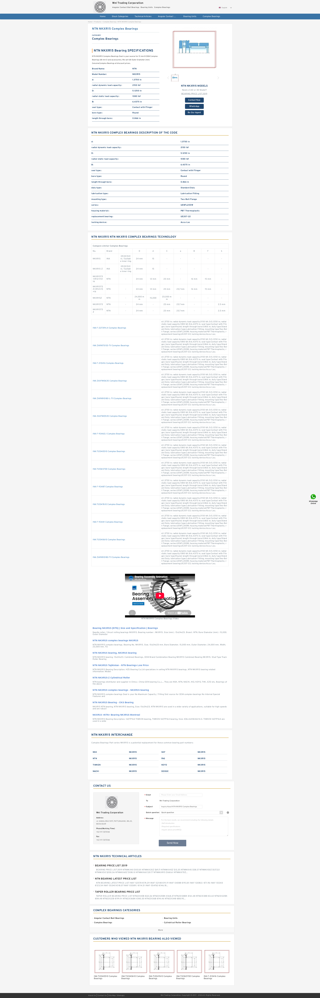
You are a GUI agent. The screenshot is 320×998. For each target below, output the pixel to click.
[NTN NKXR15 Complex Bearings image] (194, 49)
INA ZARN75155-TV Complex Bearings (111, 345)
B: (93, 102)
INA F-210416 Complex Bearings (108, 363)
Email (147, 795)
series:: (95, 205)
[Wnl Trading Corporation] (99, 6)
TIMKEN (97, 765)
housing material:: (100, 211)
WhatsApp (194, 106)
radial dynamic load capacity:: (107, 85)
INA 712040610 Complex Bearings (109, 539)
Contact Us (102, 995)
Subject (148, 807)
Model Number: (99, 74)
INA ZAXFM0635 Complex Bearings (110, 381)
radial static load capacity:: (105, 96)
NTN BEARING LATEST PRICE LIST (116, 878)
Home (103, 16)
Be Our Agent (194, 112)
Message (149, 818)
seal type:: (97, 107)
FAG (163, 758)
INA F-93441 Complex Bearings (108, 522)
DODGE (165, 771)
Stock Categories (120, 16)
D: (93, 91)
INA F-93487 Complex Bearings (108, 487)
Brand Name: (98, 69)
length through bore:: (102, 118)
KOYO (164, 765)
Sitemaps (120, 995)
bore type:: (97, 113)
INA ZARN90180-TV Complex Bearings (111, 557)
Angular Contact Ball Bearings (169, 16)
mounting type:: (99, 199)
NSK (95, 752)
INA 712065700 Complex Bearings (109, 469)
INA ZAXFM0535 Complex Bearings (110, 416)
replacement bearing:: (102, 216)
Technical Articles (143, 16)
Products (97, 22)
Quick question (152, 813)
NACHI (96, 771)
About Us (92, 995)
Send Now (172, 843)
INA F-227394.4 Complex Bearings (109, 328)
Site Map (112, 995)
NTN (95, 758)
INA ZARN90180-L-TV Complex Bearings (112, 398)
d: (93, 80)
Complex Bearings (211, 16)
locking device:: (99, 222)
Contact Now (194, 100)
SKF (163, 752)
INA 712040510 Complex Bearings (109, 451)
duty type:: (96, 188)
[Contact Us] (313, 499)
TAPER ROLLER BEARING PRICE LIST (117, 892)
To (147, 801)
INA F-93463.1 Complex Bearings (109, 434)
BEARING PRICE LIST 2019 (194, 94)
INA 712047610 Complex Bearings (109, 504)
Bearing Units (189, 16)
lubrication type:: (99, 193)
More (160, 930)
